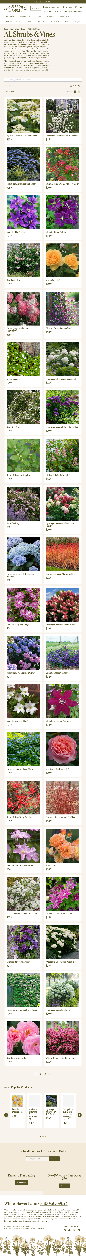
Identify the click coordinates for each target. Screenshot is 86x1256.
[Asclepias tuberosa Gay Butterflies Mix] (34, 1101)
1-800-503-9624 (54, 1203)
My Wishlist (68, 11)
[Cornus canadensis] (23, 359)
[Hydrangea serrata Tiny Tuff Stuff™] (23, 164)
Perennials (10, 16)
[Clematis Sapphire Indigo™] (62, 653)
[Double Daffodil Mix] (17, 1101)
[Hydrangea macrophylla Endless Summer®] (23, 554)
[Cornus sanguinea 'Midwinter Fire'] (62, 554)
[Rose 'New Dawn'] (23, 407)
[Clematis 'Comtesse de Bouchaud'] (23, 846)
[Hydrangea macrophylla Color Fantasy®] (62, 407)
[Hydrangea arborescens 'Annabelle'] (62, 942)
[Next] (80, 1115)
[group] (17, 1110)
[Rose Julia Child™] (62, 260)
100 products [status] (11, 91)
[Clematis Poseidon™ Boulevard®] (62, 894)
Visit (67, 22)
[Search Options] (79, 80)
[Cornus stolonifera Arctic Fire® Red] (62, 797)
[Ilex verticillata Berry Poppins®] (23, 797)
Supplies (29, 22)
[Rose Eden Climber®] (23, 260)
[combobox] (35, 8)
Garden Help (54, 22)
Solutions (50, 16)
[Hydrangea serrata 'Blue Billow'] (23, 749)
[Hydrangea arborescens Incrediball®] (62, 359)
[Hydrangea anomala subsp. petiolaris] (23, 990)
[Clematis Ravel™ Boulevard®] (23, 942)
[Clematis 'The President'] (23, 212)
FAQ (76, 22)
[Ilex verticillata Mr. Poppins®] (23, 455)
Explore (23, 29)
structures (43, 65)
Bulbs (39, 16)
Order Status (77, 11)
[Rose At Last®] (62, 846)
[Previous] (6, 1115)
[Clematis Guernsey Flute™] (23, 701)
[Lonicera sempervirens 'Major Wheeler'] (62, 164)
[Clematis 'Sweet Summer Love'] (62, 309)
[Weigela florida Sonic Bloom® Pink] (62, 1038)
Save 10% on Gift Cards (43, 2)
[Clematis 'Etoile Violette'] (62, 212)
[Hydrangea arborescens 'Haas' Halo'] (23, 116)
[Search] (39, 8)
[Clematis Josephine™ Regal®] (23, 605)
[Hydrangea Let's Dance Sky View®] (23, 653)
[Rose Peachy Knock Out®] (23, 1038)
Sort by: (8, 86)
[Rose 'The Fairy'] (23, 504)
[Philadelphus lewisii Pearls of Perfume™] (62, 116)
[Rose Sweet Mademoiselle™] (62, 749)
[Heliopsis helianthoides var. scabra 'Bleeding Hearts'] (68, 1101)
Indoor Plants (65, 16)
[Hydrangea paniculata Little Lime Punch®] (62, 504)
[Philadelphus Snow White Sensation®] (23, 894)
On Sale (41, 22)
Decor (18, 22)
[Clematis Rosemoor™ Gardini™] (62, 701)
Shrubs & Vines (25, 16)
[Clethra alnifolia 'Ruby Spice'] (62, 455)
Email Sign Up (57, 11)
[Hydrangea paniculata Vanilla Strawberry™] (23, 309)
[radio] (75, 92)
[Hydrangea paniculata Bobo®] (62, 990)
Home (6, 29)
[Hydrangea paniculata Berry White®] (62, 605)
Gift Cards (47, 11)
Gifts (8, 22)
